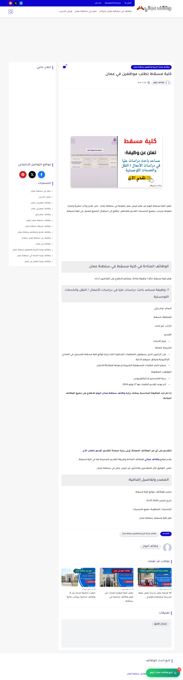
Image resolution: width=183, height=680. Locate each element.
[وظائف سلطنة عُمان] (155, 8)
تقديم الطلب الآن (92, 451)
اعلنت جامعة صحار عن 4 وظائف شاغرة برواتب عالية (81, 595)
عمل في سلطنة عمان (85, 11)
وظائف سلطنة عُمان (137, 674)
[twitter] (16, 3)
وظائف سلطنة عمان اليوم (110, 393)
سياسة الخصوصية (113, 3)
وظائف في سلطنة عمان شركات (115, 11)
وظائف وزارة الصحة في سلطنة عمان (34, 256)
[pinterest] (10, 3)
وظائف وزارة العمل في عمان (37, 262)
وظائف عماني (152, 459)
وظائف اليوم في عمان (41, 209)
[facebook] (21, 3)
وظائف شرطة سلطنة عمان (38, 227)
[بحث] (11, 11)
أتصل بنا (128, 3)
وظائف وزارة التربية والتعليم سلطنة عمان (151, 67)
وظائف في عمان (43, 244)
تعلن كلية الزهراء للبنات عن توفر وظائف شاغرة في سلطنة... (119, 597)
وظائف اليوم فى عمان (41, 203)
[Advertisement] (91, 40)
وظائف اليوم (158, 83)
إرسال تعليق (160, 624)
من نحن (98, 3)
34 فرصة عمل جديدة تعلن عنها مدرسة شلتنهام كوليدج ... (155, 595)
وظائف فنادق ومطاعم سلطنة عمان (34, 232)
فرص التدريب (65, 11)
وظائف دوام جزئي (43, 215)
